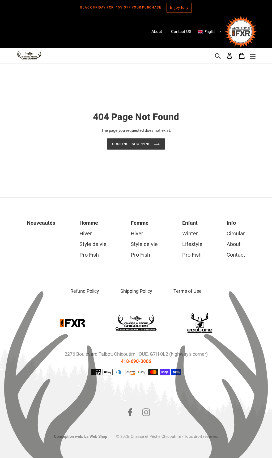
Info (231, 223)
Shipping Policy (136, 291)
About (234, 244)
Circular (236, 233)
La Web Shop (95, 436)
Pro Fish (89, 255)
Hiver (85, 233)
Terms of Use (187, 291)
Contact (236, 255)
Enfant (190, 223)
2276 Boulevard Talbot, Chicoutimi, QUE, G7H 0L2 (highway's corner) (136, 354)
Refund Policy (84, 291)
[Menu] (252, 56)
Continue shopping (131, 144)
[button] (209, 31)
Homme (88, 223)
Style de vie (93, 244)
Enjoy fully (179, 7)
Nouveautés (41, 223)
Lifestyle (192, 244)
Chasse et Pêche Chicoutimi (156, 436)
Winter (190, 233)
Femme (139, 223)
